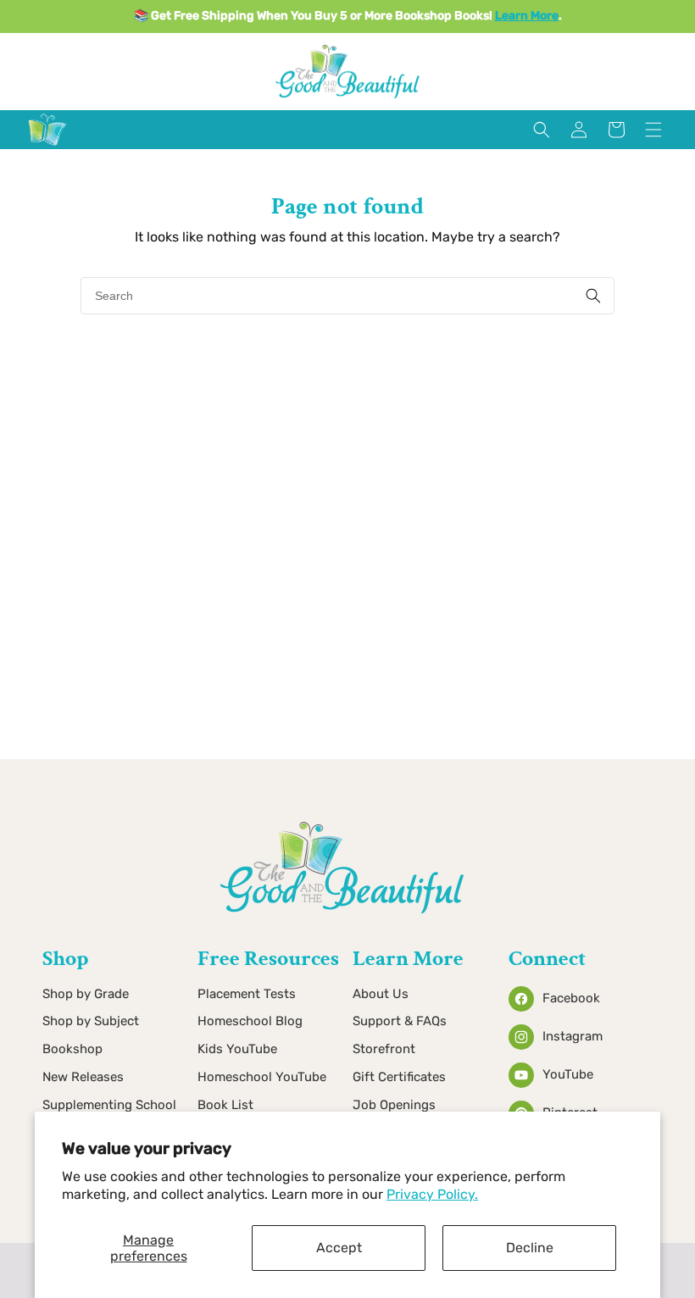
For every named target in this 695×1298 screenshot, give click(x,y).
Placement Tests (246, 993)
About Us (381, 993)
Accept (339, 1248)
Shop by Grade (85, 993)
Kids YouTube (237, 1049)
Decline (529, 1248)
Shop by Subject (90, 1021)
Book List (225, 1104)
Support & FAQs (400, 1021)
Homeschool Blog (250, 1021)
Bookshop (72, 1049)
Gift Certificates (399, 1076)
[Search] (593, 295)
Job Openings (394, 1104)
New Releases (83, 1076)
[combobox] (347, 295)
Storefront (384, 1049)
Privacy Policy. (432, 1194)
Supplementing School (109, 1104)
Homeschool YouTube (261, 1076)
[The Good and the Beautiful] (47, 145)
